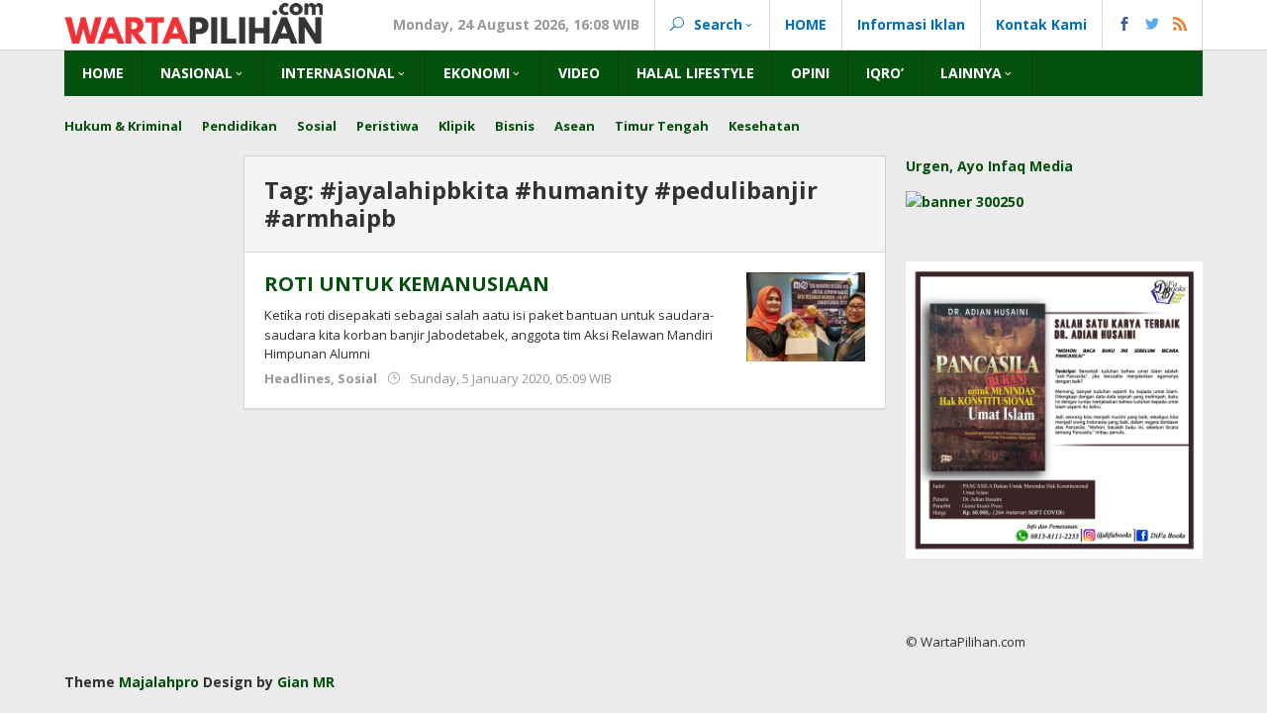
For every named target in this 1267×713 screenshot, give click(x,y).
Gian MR (306, 681)
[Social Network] (1153, 25)
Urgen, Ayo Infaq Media (989, 165)
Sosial (357, 378)
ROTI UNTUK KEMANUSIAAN (406, 283)
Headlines (297, 378)
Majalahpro (159, 681)
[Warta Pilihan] (193, 21)
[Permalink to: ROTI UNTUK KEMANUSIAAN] (805, 315)
